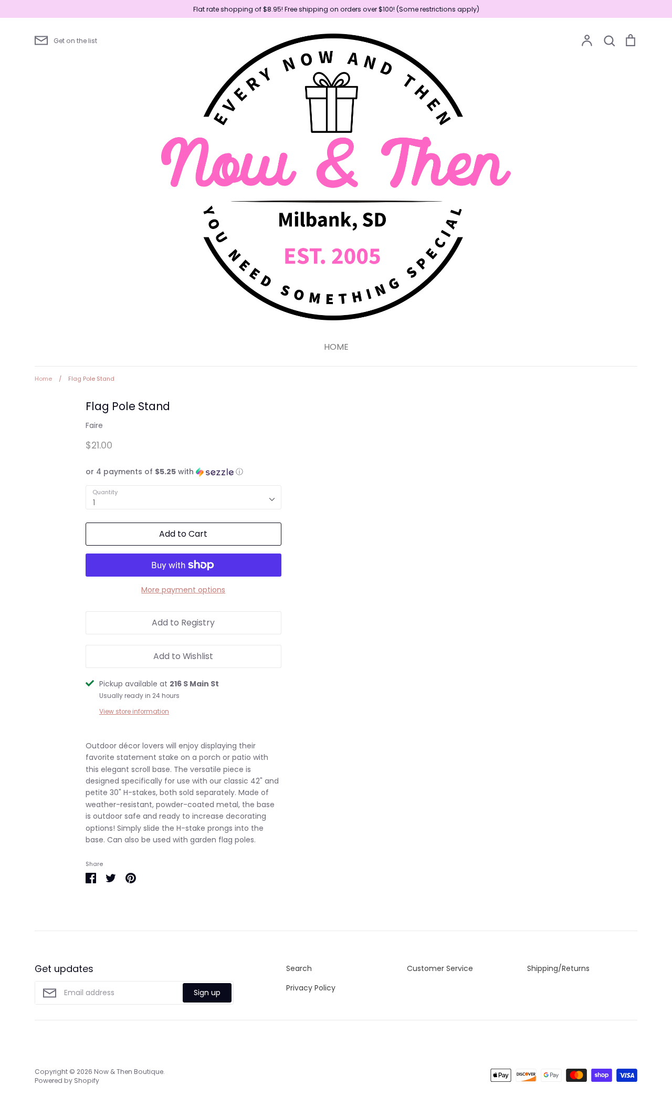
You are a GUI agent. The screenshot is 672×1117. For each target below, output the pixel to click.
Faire (94, 425)
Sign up (207, 992)
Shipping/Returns (558, 968)
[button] (183, 471)
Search (299, 968)
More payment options (183, 589)
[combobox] (183, 497)
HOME (336, 347)
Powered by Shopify (67, 1080)
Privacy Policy (310, 988)
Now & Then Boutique (128, 1071)
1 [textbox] (94, 502)
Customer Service (440, 968)
